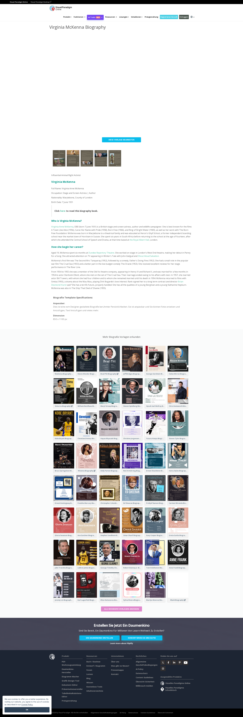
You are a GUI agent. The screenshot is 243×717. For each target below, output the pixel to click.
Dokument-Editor (70, 685)
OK (27, 710)
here (62, 210)
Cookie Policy (27, 704)
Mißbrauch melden (144, 686)
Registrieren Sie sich (168, 17)
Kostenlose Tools (94, 687)
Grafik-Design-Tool (70, 681)
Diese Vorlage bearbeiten (121, 140)
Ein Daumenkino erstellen (99, 638)
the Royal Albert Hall (139, 239)
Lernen (89, 674)
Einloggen (184, 17)
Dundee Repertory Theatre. (101, 252)
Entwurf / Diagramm (95, 666)
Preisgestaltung (151, 17)
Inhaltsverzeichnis (94, 691)
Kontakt (115, 674)
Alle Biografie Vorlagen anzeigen (121, 609)
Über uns (115, 661)
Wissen (89, 682)
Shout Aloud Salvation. (148, 256)
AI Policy (139, 669)
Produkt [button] (66, 17)
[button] (79, 17)
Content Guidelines (144, 677)
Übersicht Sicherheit (145, 681)
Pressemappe (117, 670)
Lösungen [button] (123, 17)
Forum (89, 670)
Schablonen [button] (136, 17)
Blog (88, 678)
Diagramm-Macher (70, 676)
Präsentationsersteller (72, 689)
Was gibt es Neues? (120, 666)
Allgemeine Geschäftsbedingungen (104, 713)
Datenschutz (142, 673)
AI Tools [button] (94, 17)
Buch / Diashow (93, 661)
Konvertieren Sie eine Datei (142, 638)
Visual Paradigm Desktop (40, 2)
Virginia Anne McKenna (62, 226)
